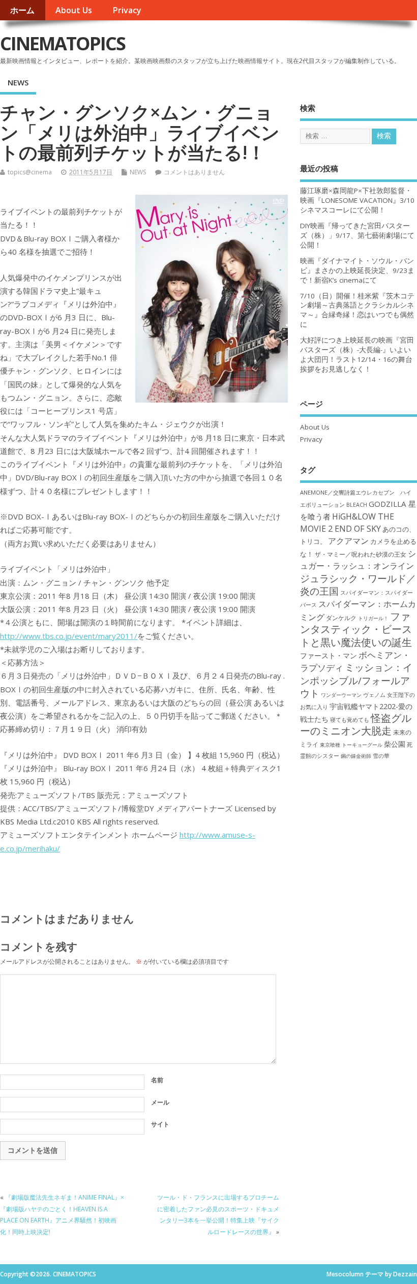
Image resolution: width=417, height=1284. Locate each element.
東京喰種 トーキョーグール (351, 744)
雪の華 (381, 755)
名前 (157, 1080)
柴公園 (394, 744)
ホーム (22, 10)
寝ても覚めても (349, 719)
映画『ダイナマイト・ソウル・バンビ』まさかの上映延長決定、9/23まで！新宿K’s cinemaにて (357, 270)
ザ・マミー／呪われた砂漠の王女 (360, 554)
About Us (73, 10)
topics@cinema (30, 172)
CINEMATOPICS (62, 43)
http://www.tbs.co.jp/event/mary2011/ (68, 636)
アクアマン (348, 540)
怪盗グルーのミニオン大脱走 (355, 724)
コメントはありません (194, 172)
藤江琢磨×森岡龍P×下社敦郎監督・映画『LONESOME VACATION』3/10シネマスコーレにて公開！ (357, 200)
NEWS (18, 82)
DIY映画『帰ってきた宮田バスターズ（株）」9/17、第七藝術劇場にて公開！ (357, 235)
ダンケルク (341, 618)
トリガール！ (373, 618)
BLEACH (356, 504)
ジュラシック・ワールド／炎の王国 (358, 584)
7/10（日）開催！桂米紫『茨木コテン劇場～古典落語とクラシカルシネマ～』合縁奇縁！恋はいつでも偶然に (357, 310)
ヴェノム (374, 694)
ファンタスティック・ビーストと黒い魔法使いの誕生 (356, 629)
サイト (160, 1124)
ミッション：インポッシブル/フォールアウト (356, 680)
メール (160, 1102)
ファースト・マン (328, 655)
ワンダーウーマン (341, 694)
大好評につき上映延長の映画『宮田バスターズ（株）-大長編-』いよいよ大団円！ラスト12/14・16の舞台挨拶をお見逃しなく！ (357, 354)
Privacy (126, 10)
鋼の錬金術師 (356, 755)
